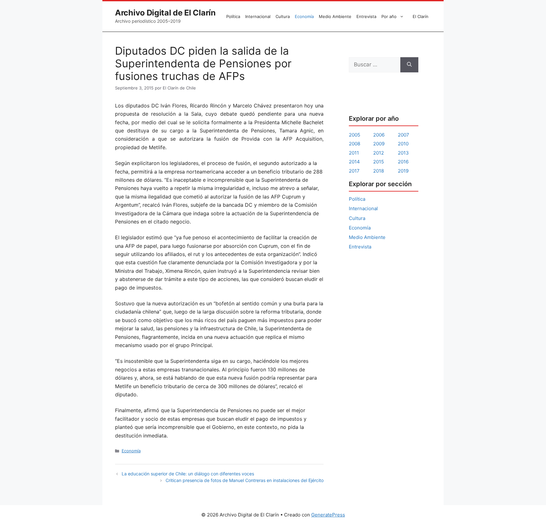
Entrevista (366, 16)
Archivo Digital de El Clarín (165, 12)
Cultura (283, 16)
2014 (354, 162)
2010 (403, 144)
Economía (304, 16)
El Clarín (420, 16)
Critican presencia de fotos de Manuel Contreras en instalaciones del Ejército (245, 480)
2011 (354, 153)
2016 (403, 162)
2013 (403, 153)
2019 (403, 171)
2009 (379, 144)
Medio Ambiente (335, 16)
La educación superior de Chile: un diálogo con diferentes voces (188, 473)
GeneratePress (328, 515)
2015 (378, 162)
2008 (354, 144)
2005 (354, 135)
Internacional (257, 16)
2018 (378, 171)
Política (233, 16)
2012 (378, 153)
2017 (354, 171)
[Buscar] (409, 64)
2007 (403, 135)
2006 (379, 135)
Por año (389, 16)
